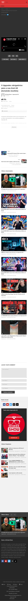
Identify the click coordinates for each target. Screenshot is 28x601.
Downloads (12, 587)
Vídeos (15, 584)
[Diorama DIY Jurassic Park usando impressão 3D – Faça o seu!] (14, 155)
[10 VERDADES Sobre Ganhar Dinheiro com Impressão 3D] (14, 307)
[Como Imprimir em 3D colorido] (4, 475)
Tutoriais (12, 105)
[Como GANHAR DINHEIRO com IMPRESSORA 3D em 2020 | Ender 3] (4, 462)
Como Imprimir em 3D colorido (15, 472)
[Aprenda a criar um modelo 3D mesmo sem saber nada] (4, 468)
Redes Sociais (4, 399)
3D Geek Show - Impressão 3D (12, 94)
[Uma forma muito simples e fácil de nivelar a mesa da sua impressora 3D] (14, 163)
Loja (21, 584)
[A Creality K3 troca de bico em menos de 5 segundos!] (14, 181)
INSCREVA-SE (14, 437)
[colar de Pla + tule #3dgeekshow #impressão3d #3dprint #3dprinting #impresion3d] (14, 327)
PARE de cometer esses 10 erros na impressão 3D (12, 252)
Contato (12, 598)
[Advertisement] (14, 26)
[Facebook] (4, 404)
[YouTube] (7, 404)
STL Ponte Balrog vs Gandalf (13, 591)
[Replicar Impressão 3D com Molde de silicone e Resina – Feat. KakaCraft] (4, 456)
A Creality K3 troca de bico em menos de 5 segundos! (13, 189)
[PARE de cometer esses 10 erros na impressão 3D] (14, 244)
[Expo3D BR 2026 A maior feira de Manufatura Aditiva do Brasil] (14, 201)
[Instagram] (14, 404)
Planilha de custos (13, 593)
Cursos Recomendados (12, 586)
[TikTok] (17, 404)
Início (4, 584)
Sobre (9, 584)
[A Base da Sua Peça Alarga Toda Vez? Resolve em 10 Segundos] (14, 286)
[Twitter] (10, 404)
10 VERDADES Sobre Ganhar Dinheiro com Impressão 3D (13, 315)
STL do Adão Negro (13, 589)
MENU (3, 6)
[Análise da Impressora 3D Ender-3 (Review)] (4, 450)
